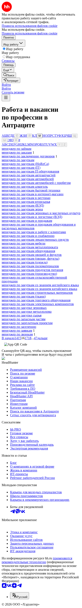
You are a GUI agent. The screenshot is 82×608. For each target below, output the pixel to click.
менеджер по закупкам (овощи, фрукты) (30, 258)
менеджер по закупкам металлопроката (30, 247)
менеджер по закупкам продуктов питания (32, 270)
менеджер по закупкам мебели (23, 243)
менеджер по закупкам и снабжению (28, 236)
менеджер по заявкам (17, 330)
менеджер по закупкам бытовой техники (31, 190)
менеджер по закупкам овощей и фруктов (32, 255)
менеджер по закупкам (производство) (29, 273)
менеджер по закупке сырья (21, 315)
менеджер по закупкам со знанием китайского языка (39, 289)
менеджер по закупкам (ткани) (24, 296)
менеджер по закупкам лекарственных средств (35, 239)
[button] (6, 84)
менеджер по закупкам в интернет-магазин (32, 194)
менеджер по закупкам (18, 160)
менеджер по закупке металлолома (27, 311)
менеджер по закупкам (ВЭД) (23, 205)
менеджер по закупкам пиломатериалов (30, 266)
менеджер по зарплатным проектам (27, 323)
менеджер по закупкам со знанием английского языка (40, 285)
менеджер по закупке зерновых (24, 308)
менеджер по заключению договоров (28, 156)
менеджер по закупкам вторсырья (26, 202)
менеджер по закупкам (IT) (21, 167)
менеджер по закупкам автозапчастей (29, 175)
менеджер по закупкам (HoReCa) (25, 164)
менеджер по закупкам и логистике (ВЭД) (32, 217)
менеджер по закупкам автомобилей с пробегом (36, 183)
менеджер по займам (16, 148)
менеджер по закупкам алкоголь (25, 186)
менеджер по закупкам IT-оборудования (30, 171)
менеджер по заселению (19, 327)
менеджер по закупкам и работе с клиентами (34, 232)
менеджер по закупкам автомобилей (28, 179)
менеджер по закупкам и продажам (27, 220)
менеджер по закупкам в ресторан (26, 198)
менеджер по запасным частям (23, 319)
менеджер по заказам (17, 152)
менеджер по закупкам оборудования (28, 251)
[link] (9, 75)
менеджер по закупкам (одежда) (25, 262)
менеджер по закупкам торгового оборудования (36, 300)
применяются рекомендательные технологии (37, 560)
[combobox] (19, 595)
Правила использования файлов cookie (29, 33)
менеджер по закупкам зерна (22, 209)
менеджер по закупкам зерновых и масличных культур (41, 213)
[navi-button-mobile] (6, 97)
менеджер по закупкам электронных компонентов (38, 304)
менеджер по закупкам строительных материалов (37, 292)
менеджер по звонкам (17, 334)
